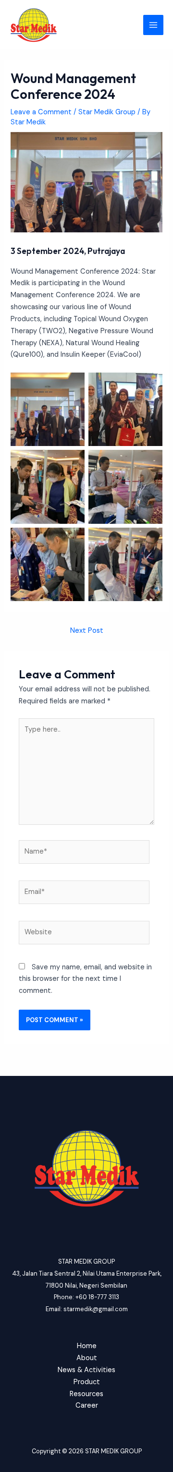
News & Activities (86, 1370)
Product (87, 1382)
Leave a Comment (41, 112)
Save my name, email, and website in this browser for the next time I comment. (85, 979)
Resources (86, 1394)
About (86, 1358)
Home (87, 1346)
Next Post (86, 630)
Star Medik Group (107, 112)
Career (86, 1405)
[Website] (84, 934)
